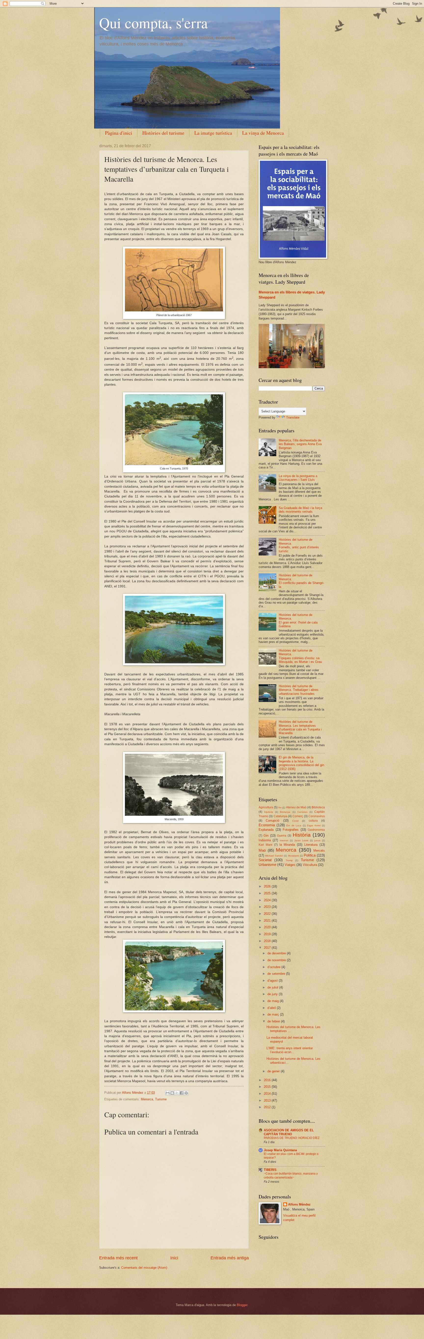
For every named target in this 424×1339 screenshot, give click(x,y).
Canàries (302, 812)
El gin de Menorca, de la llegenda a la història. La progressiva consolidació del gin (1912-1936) (301, 763)
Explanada (266, 829)
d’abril (272, 1008)
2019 (268, 934)
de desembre (277, 953)
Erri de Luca (293, 825)
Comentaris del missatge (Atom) (144, 1267)
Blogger (242, 1305)
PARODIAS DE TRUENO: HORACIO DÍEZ (291, 1138)
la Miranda (287, 844)
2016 (268, 1080)
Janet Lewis (301, 840)
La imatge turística (213, 133)
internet (284, 840)
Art (279, 807)
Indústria (265, 840)
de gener (274, 1071)
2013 (268, 1100)
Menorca (147, 1099)
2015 (268, 1087)
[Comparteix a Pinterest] (186, 1093)
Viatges (290, 865)
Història (302, 835)
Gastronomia (316, 829)
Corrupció (272, 820)
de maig (273, 1001)
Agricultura (266, 807)
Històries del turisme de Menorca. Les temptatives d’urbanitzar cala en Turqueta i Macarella (300, 727)
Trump (289, 860)
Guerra (281, 835)
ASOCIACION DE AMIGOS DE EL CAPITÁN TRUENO (289, 1132)
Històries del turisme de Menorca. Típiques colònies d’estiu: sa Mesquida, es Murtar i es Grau (300, 656)
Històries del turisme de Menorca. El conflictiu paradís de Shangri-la (301, 580)
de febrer (274, 1021)
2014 (268, 1093)
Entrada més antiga (230, 1257)
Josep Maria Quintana (280, 1150)
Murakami (293, 855)
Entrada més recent (118, 1257)
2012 (268, 1107)
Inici (174, 1257)
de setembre (276, 973)
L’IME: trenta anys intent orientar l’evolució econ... (289, 1050)
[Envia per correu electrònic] (167, 1093)
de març (273, 1014)
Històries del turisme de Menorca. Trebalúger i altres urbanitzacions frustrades (298, 690)
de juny (273, 994)
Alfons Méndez (299, 1204)
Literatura (311, 844)
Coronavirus (316, 816)
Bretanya (285, 812)
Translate (292, 417)
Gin (266, 835)
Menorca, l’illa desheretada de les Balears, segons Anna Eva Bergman (300, 444)
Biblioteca (318, 807)
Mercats (319, 850)
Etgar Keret (314, 825)
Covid (295, 820)
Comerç (297, 816)
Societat (265, 860)
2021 (268, 920)
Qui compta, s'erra (153, 22)
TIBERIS (270, 1170)
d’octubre (274, 967)
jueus (317, 840)
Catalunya (280, 816)
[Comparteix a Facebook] (181, 1093)
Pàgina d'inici (118, 133)
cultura (313, 820)
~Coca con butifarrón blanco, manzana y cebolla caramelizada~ (291, 1175)
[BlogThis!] (172, 1093)
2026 (268, 886)
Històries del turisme (163, 133)
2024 (268, 900)
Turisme (161, 1099)
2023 (268, 907)
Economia (267, 825)
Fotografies (291, 829)
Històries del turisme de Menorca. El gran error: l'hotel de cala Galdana (298, 620)
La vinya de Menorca (263, 133)
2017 (268, 947)
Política (310, 855)
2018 (268, 941)
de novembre (277, 960)
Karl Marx (265, 844)
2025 (268, 893)
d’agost (273, 980)
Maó (262, 850)
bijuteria (268, 812)
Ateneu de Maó (296, 807)
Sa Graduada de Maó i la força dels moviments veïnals (300, 509)
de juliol (273, 987)
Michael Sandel (274, 855)
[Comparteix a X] (176, 1093)
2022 (268, 914)
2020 (268, 927)
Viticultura (310, 865)
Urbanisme (267, 864)
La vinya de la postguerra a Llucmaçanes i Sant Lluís (298, 477)
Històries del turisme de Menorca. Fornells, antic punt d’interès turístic (299, 545)
